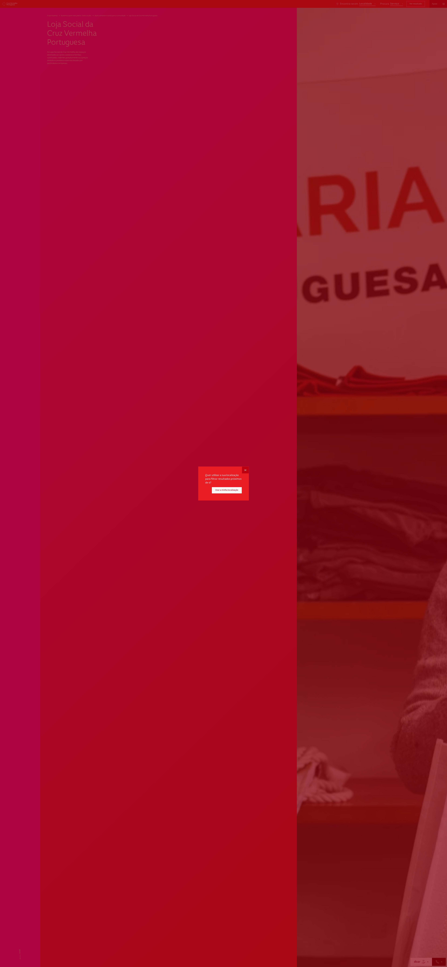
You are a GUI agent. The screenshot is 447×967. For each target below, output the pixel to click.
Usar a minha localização (226, 490)
